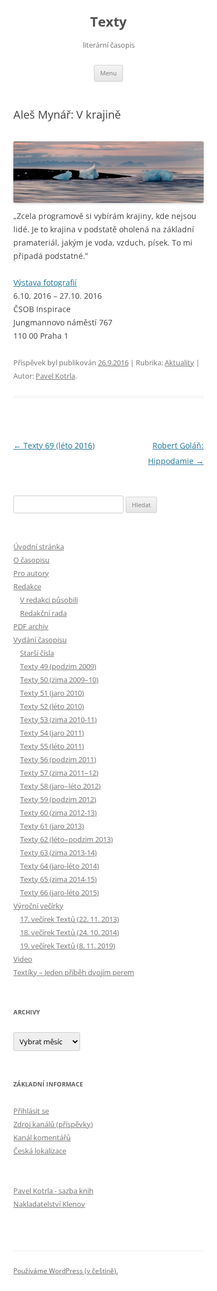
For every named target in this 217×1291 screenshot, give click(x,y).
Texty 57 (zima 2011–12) (59, 773)
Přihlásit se (31, 1111)
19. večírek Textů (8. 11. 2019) (67, 946)
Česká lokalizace (39, 1151)
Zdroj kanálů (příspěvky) (53, 1124)
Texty (108, 21)
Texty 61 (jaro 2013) (52, 826)
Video (22, 959)
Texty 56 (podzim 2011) (58, 759)
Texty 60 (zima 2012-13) (58, 813)
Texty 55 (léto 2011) (52, 746)
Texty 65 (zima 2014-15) (58, 879)
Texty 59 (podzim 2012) (58, 799)
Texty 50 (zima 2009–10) (59, 680)
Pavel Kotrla (55, 376)
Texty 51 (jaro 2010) (52, 693)
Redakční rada (43, 613)
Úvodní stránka (38, 547)
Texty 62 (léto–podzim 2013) (66, 839)
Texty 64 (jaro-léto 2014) (59, 866)
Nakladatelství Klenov (49, 1204)
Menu (108, 73)
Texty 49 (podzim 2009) (58, 666)
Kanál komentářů (42, 1137)
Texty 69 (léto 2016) (54, 445)
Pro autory (31, 573)
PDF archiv (30, 626)
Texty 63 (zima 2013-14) (58, 853)
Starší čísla (37, 653)
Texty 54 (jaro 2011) (52, 733)
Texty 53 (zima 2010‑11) (58, 719)
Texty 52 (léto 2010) (52, 706)
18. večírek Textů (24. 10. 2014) (69, 932)
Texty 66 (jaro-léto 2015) (59, 892)
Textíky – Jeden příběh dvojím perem (73, 972)
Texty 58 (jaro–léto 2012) (60, 786)
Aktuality (179, 363)
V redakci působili (49, 600)
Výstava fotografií (45, 282)
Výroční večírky (38, 906)
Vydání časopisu (40, 640)
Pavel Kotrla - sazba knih (53, 1191)
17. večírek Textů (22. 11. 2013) (69, 919)
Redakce (27, 586)
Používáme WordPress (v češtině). (65, 1270)
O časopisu (31, 560)
